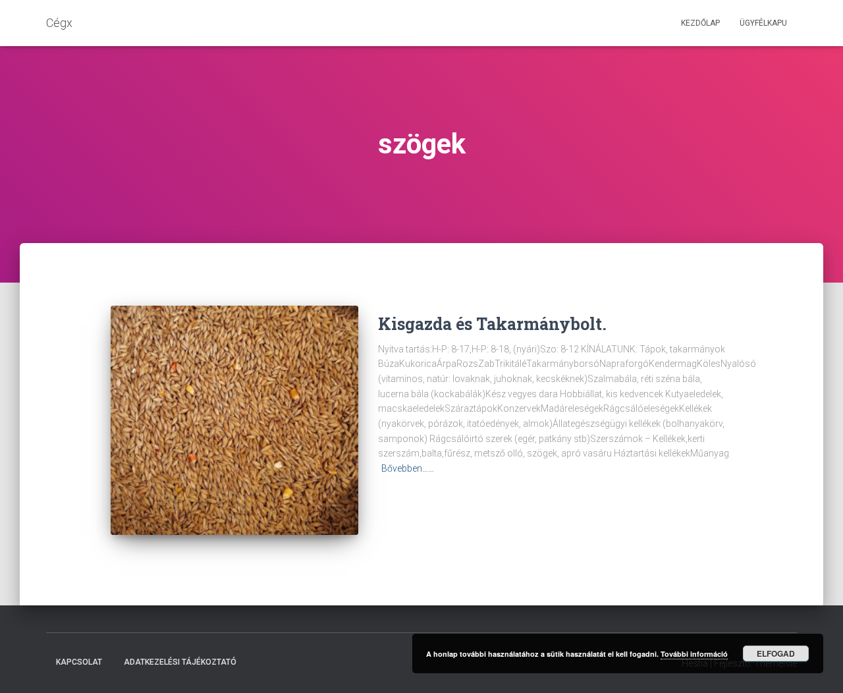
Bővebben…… (407, 468)
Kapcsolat (79, 662)
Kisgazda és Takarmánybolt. (492, 324)
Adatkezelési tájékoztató (180, 662)
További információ (694, 654)
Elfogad (776, 653)
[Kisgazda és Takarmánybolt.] (234, 421)
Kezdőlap (700, 23)
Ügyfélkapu (763, 23)
